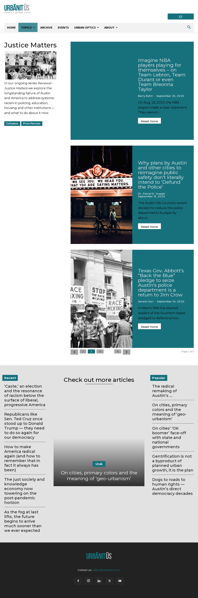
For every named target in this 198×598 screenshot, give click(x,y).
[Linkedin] (99, 581)
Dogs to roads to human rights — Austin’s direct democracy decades (172, 486)
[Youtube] (120, 581)
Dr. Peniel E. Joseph (151, 193)
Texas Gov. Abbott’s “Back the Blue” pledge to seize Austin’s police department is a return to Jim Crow (161, 283)
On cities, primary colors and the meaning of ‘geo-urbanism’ (99, 475)
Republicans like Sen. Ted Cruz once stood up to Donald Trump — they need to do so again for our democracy (24, 426)
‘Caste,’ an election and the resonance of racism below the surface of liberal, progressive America (24, 395)
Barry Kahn (145, 95)
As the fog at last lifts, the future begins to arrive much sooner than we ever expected (23, 521)
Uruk (99, 464)
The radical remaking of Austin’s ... (164, 391)
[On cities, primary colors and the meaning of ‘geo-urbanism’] (99, 438)
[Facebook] (78, 581)
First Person (31, 123)
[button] (189, 27)
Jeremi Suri (146, 301)
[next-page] (126, 352)
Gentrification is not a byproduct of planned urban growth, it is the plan (172, 463)
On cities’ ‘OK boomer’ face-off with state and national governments (169, 437)
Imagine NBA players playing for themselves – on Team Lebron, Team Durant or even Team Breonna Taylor (161, 74)
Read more (149, 121)
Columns (12, 123)
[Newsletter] (181, 16)
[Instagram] (88, 581)
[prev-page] (74, 352)
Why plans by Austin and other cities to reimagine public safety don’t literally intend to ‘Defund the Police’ (162, 175)
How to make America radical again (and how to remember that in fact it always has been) (22, 458)
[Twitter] (109, 581)
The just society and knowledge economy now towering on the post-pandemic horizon (24, 491)
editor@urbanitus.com (106, 570)
